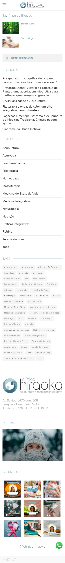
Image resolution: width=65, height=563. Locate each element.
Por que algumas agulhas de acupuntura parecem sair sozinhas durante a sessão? (30, 80)
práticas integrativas (35, 335)
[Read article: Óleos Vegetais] (10, 43)
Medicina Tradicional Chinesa (44, 313)
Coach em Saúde (13, 163)
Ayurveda (9, 155)
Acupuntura (10, 148)
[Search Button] (60, 5)
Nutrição (8, 216)
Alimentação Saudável (49, 267)
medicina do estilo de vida (42, 307)
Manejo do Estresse (13, 301)
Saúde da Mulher (40, 347)
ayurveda (23, 273)
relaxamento (10, 347)
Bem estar (38, 273)
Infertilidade (42, 296)
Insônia (56, 296)
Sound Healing (43, 353)
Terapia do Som (13, 239)
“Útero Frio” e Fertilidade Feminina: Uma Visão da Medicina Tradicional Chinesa (30, 448)
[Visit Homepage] (32, 5)
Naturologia (10, 209)
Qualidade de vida (41, 341)
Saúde (24, 347)
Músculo (32, 318)
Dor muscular (11, 284)
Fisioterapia (10, 171)
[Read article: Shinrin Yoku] (10, 28)
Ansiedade (9, 273)
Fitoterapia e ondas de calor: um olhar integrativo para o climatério (28, 108)
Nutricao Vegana (12, 324)
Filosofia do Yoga (40, 290)
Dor (27, 278)
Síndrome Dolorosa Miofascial (18, 358)
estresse (8, 290)
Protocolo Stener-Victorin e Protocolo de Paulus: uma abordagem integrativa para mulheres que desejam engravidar (30, 91)
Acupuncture (10, 267)
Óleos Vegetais (29, 38)
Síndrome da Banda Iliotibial (21, 129)
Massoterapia (11, 186)
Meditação (9, 318)
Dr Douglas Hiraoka (32, 284)
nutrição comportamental (16, 330)
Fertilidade (21, 290)
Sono (28, 353)
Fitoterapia (25, 296)
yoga (40, 358)
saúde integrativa (13, 353)
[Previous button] (9, 445)
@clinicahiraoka (33, 546)
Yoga (5, 247)
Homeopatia (10, 178)
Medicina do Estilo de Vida (20, 194)
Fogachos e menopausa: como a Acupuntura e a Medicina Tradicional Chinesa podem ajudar (32, 119)
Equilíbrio (51, 284)
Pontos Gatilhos (12, 335)
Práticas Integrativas (16, 224)
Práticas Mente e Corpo (15, 341)
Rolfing (7, 232)
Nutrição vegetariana (43, 330)
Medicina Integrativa (16, 201)
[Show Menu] (4, 5)
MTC (21, 318)
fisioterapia (10, 296)
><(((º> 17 (9, 559)
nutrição (29, 324)
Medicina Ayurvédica (14, 307)
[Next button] (56, 445)
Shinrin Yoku (27, 23)
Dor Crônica (39, 278)
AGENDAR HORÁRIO (21, 58)
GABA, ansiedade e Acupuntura (24, 101)
